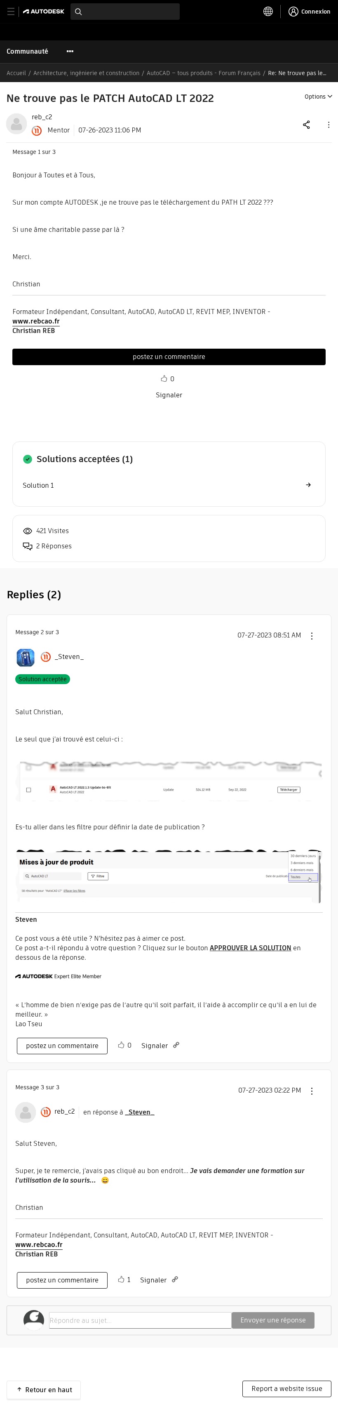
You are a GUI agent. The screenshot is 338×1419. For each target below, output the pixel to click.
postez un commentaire (169, 356)
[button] (328, 124)
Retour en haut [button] (48, 1390)
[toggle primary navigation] (15, 12)
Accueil (16, 73)
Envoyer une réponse (273, 1320)
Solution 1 (38, 485)
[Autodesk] (44, 11)
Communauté (27, 51)
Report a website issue (286, 1388)
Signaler (169, 395)
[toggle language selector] (268, 11)
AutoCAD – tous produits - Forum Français (204, 73)
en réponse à (119, 1112)
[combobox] (125, 11)
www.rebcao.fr (36, 321)
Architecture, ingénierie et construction (86, 73)
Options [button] (315, 96)
